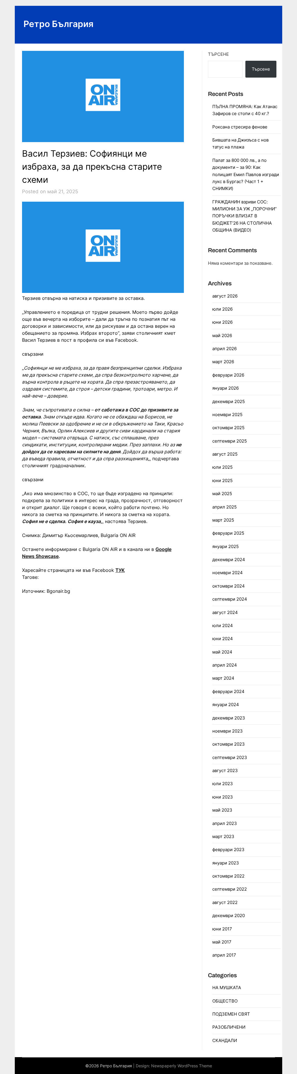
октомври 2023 (228, 744)
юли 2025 (222, 467)
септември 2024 (229, 599)
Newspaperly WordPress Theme (181, 1065)
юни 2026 (222, 322)
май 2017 (221, 942)
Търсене (218, 54)
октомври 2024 (228, 586)
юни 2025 (222, 480)
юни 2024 (222, 638)
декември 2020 (228, 915)
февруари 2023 (228, 849)
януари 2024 (225, 704)
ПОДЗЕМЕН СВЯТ (231, 1014)
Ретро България (58, 24)
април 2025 (224, 507)
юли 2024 (222, 625)
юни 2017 (222, 929)
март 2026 (223, 361)
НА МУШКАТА (226, 987)
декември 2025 (228, 401)
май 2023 (222, 810)
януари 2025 (225, 546)
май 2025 (222, 493)
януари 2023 (225, 863)
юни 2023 (222, 797)
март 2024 (223, 678)
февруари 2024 (228, 691)
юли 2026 (222, 309)
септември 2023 (229, 757)
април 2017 (224, 955)
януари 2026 (225, 388)
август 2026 (225, 296)
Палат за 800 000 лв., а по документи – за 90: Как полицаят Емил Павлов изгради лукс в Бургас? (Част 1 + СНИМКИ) (245, 174)
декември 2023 (228, 718)
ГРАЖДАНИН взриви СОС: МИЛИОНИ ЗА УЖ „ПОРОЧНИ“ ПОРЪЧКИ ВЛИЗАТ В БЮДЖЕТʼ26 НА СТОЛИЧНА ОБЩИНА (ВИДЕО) (244, 216)
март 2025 (223, 520)
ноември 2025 (227, 414)
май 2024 (222, 652)
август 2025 (225, 454)
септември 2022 (229, 889)
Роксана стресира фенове (239, 127)
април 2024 (224, 665)
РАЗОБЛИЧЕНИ (228, 1027)
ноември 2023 (227, 731)
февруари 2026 (228, 375)
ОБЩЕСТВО (225, 1001)
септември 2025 (229, 441)
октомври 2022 (228, 876)
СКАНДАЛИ (224, 1040)
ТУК (120, 570)
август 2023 (225, 770)
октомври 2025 (228, 427)
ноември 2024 (227, 572)
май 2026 (222, 335)
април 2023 (224, 823)
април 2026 (224, 348)
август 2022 (225, 902)
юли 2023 (222, 783)
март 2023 (223, 836)
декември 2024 (228, 559)
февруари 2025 (228, 533)
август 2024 (225, 612)
